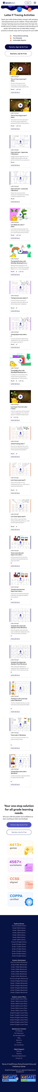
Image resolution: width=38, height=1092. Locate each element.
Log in (28, 2)
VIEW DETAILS (15, 92)
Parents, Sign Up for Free (18, 47)
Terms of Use (7, 1064)
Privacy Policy (17, 1064)
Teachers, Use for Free (18, 54)
